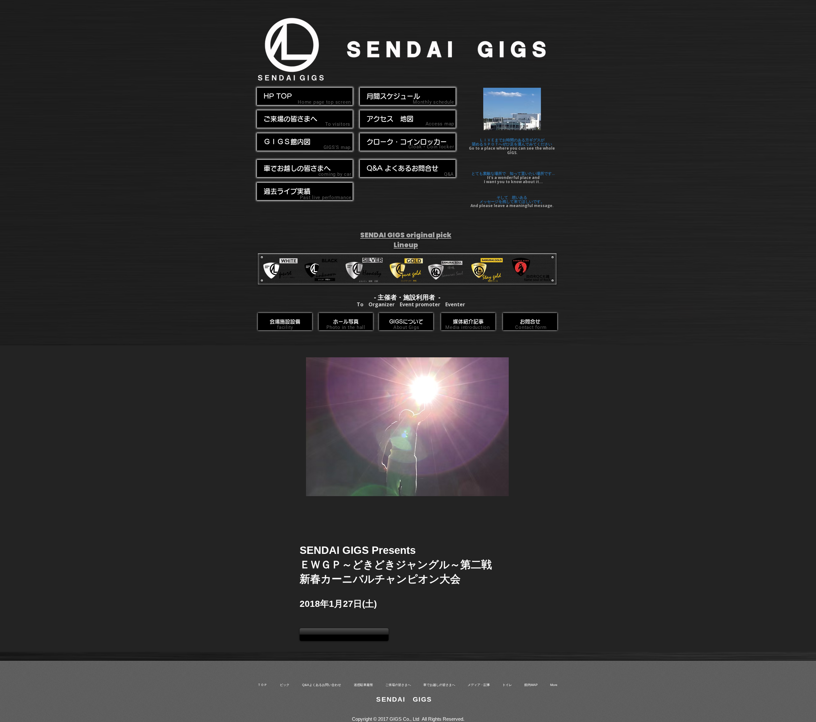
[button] (305, 168)
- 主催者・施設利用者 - (407, 297)
